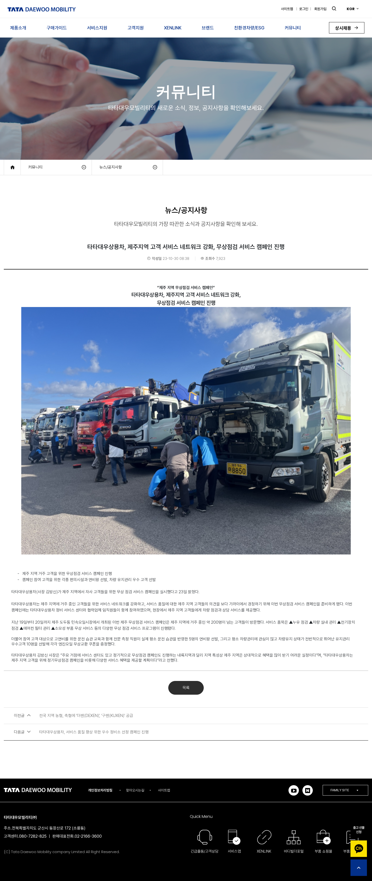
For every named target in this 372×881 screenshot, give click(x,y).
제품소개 (18, 27)
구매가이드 (57, 27)
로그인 (303, 9)
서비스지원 (97, 27)
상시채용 (343, 28)
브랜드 (208, 27)
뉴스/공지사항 (110, 167)
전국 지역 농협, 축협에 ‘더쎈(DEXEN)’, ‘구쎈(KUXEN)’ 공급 (73, 715)
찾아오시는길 (135, 790)
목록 (186, 687)
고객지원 (136, 27)
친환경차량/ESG (249, 27)
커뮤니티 (293, 27)
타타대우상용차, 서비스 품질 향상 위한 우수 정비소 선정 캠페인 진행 (81, 732)
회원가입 (320, 9)
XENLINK (172, 27)
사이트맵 (287, 9)
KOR (351, 8)
